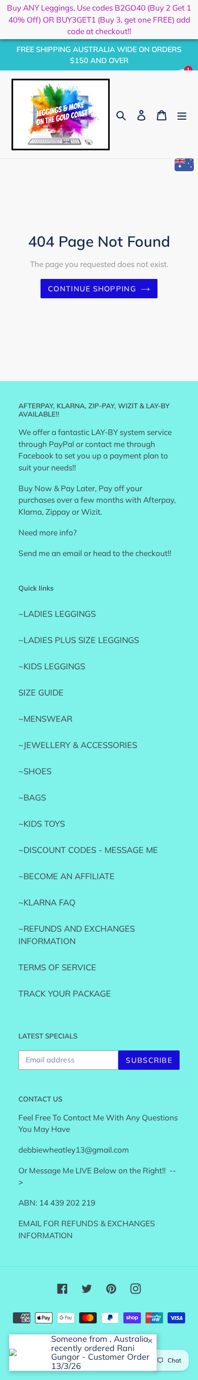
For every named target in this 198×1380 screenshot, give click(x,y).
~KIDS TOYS (41, 823)
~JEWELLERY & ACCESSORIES (77, 745)
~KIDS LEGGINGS (51, 666)
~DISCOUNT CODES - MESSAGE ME (88, 850)
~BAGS (32, 797)
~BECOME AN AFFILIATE (66, 876)
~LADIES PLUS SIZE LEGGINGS (78, 640)
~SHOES (35, 771)
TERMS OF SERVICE (57, 967)
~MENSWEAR (45, 718)
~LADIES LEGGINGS (57, 614)
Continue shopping (92, 288)
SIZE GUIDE (41, 692)
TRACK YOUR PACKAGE (64, 993)
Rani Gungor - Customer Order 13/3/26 (100, 1357)
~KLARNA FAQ (47, 902)
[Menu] (182, 114)
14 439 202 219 (67, 1202)
